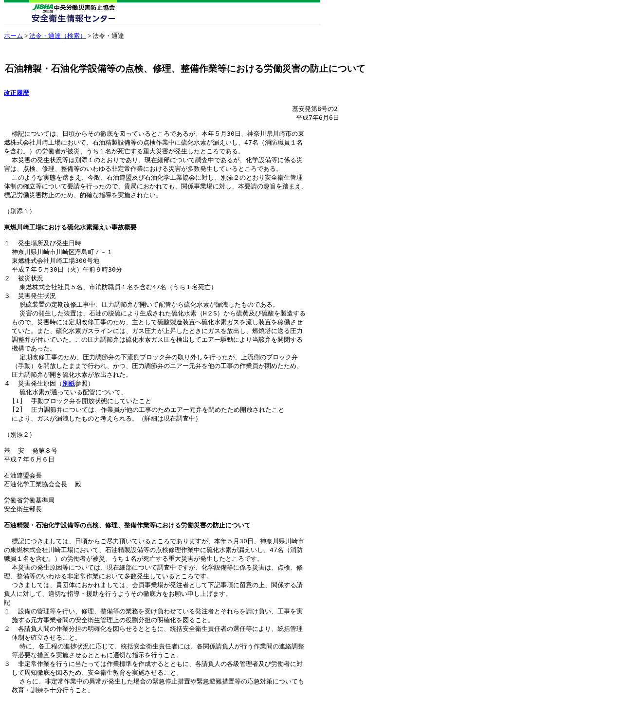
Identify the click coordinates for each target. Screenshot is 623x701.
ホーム (13, 35)
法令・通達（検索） (57, 35)
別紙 (68, 383)
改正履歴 (16, 92)
